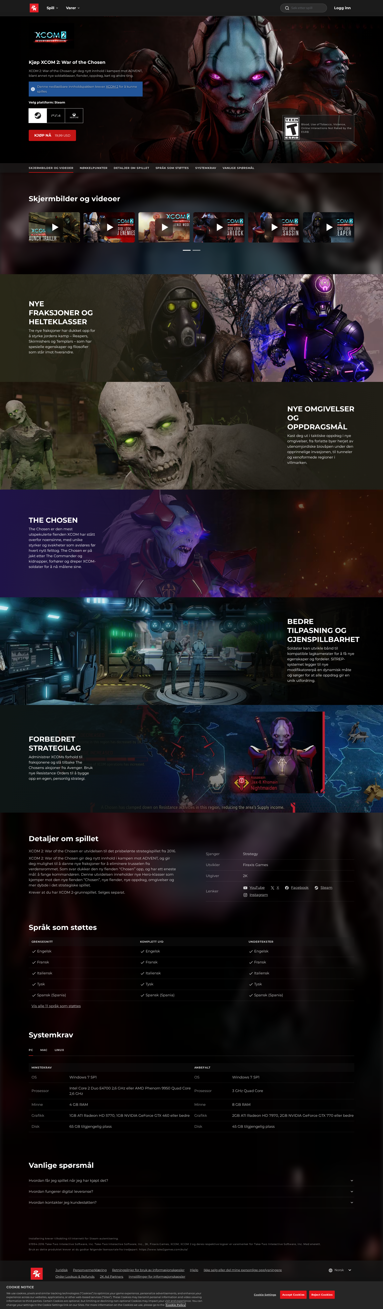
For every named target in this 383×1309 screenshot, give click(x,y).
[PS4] (56, 115)
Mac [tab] (43, 1050)
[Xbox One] (74, 115)
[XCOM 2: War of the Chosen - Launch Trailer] (54, 227)
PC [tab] (31, 1050)
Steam (326, 887)
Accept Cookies (293, 1294)
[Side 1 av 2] (187, 250)
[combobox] (303, 8)
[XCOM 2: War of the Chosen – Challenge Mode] (164, 227)
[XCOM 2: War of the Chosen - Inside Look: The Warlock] (219, 227)
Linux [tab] (59, 1050)
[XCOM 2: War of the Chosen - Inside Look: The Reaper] (328, 227)
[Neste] (360, 226)
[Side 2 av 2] (196, 250)
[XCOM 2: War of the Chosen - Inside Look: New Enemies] (109, 227)
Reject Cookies (322, 1294)
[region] (191, 1295)
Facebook (300, 887)
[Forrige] (23, 226)
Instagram (259, 895)
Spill (50, 8)
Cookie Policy (175, 1304)
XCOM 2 (112, 87)
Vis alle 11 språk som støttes (56, 1006)
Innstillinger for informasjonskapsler (157, 1276)
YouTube (257, 887)
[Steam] (38, 115)
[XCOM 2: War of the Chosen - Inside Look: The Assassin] (273, 227)
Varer (71, 8)
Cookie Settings (265, 1294)
